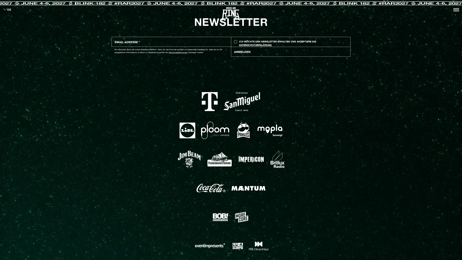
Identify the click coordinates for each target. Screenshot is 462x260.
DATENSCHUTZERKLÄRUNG (255, 45)
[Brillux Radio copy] (277, 159)
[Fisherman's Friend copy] (219, 159)
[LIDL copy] (187, 130)
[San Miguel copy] (241, 101)
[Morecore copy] (241, 217)
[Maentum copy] (248, 188)
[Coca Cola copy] (211, 188)
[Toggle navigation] (456, 10)
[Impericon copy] (251, 159)
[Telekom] (210, 101)
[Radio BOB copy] (220, 217)
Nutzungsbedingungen (178, 52)
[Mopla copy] (270, 130)
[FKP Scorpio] (237, 246)
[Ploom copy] (215, 130)
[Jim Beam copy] (189, 159)
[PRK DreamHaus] (259, 246)
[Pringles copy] (243, 130)
